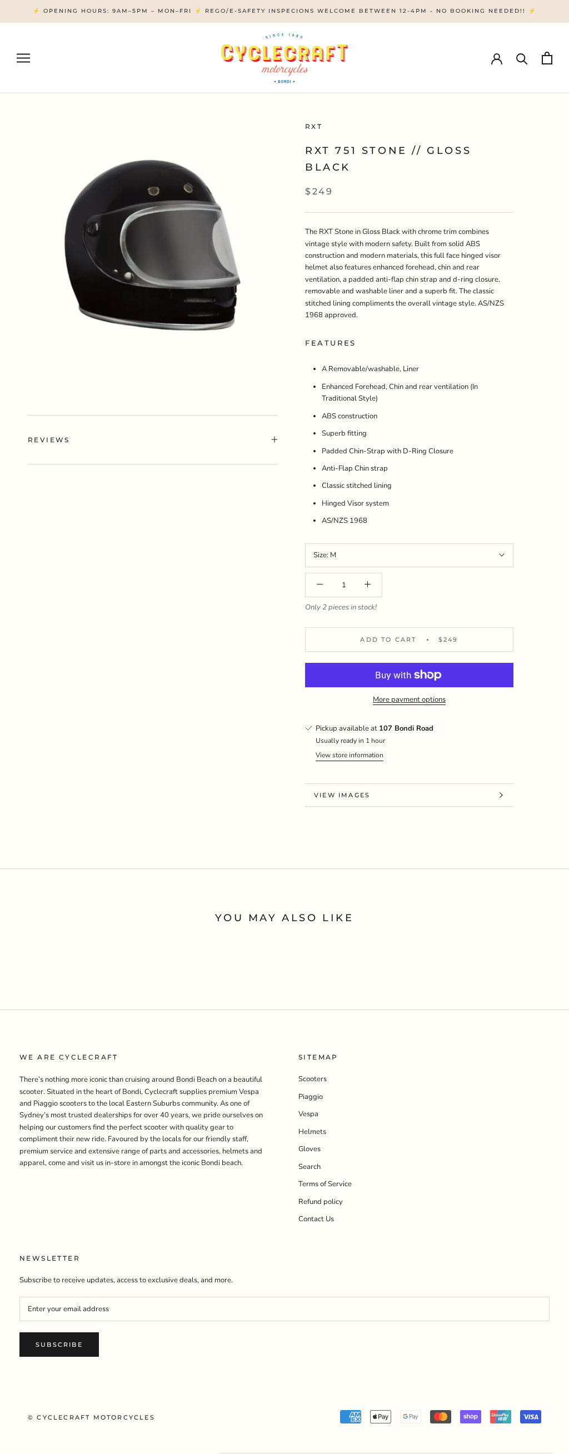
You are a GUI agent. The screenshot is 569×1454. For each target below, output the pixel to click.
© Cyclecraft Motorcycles (91, 1417)
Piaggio (310, 1097)
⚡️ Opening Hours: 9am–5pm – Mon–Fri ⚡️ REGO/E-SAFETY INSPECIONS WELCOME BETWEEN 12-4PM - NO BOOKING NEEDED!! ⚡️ (284, 10)
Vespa (308, 1114)
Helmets (312, 1132)
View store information (349, 755)
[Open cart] (547, 58)
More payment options (409, 699)
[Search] (522, 58)
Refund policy (320, 1202)
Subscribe (59, 1344)
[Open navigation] (23, 58)
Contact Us (316, 1219)
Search (309, 1167)
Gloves (309, 1149)
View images (342, 795)
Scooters (312, 1079)
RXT (313, 126)
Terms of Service (325, 1184)
